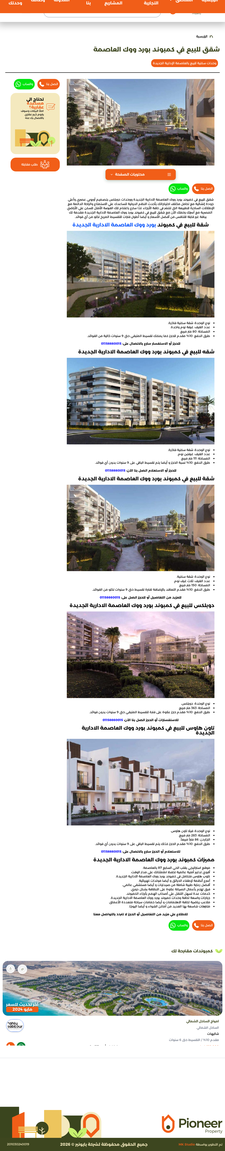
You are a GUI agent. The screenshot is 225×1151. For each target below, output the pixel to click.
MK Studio (187, 1144)
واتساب (182, 189)
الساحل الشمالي (208, 1027)
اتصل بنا (207, 189)
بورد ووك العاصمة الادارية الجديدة (114, 225)
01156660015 (111, 344)
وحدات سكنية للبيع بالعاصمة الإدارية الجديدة (184, 63)
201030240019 (18, 1144)
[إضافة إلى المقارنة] (22, 969)
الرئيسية (201, 36)
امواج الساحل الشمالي (202, 1021)
